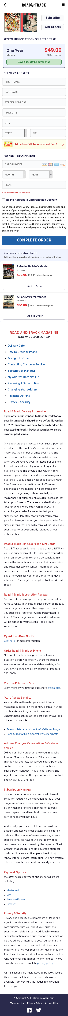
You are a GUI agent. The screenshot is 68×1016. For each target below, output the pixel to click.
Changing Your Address (22, 389)
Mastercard (12, 890)
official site (54, 688)
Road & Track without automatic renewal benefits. (32, 734)
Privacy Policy (34, 1003)
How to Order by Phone (22, 352)
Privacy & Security (19, 402)
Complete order (34, 240)
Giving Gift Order (19, 358)
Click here (9, 641)
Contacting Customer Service (26, 364)
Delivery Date (16, 345)
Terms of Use (17, 1003)
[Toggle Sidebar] (63, 4)
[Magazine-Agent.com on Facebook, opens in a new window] (29, 1010)
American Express (16, 899)
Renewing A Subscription (23, 383)
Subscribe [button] (53, 17)
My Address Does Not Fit (23, 377)
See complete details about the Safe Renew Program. (35, 729)
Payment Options (19, 395)
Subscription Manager (21, 370)
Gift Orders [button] (53, 27)
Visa (9, 895)
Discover (11, 904)
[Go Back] (4, 4)
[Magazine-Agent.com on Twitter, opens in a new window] (38, 1010)
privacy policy (45, 963)
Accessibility (51, 1003)
